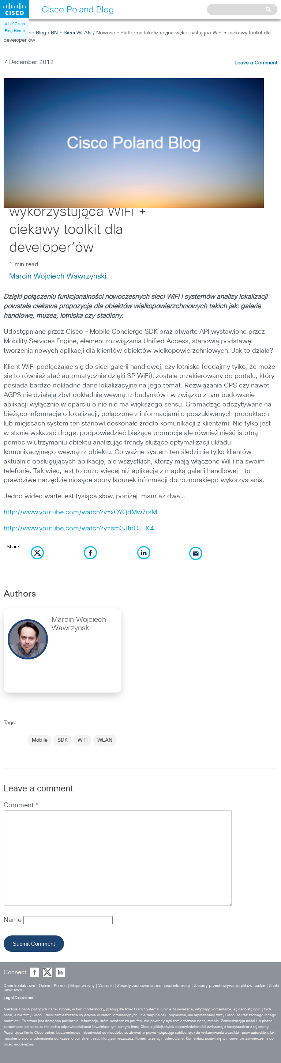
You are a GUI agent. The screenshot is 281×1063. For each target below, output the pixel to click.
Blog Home (15, 31)
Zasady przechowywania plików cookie (229, 986)
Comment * (21, 805)
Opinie (44, 986)
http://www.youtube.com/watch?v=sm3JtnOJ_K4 (79, 528)
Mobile (40, 740)
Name (13, 920)
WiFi (82, 740)
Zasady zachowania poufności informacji (153, 986)
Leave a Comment (256, 62)
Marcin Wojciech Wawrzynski (57, 276)
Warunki (105, 986)
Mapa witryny (82, 986)
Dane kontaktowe (19, 986)
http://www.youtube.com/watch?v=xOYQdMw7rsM (80, 512)
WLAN (104, 740)
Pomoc (60, 986)
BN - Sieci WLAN (71, 32)
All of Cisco (15, 24)
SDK (62, 740)
